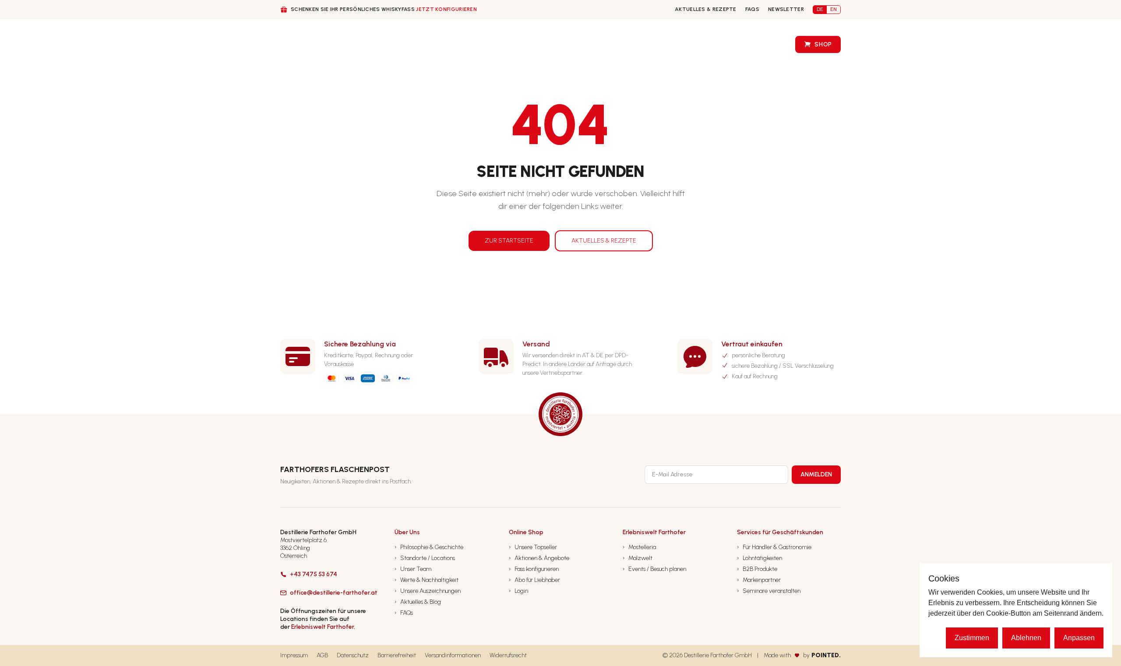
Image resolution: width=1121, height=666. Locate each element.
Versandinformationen (453, 655)
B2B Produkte (757, 569)
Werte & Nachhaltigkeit (426, 580)
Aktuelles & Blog (418, 602)
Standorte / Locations (425, 558)
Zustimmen (972, 637)
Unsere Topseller (533, 547)
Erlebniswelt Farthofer (322, 627)
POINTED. (826, 655)
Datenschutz (353, 655)
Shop (823, 44)
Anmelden (816, 474)
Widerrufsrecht (508, 655)
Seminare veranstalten (768, 591)
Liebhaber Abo (527, 44)
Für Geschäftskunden (443, 45)
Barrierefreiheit (396, 655)
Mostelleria (639, 547)
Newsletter (786, 9)
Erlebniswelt (758, 44)
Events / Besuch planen (654, 569)
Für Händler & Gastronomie (774, 547)
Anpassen (1079, 637)
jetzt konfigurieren (446, 9)
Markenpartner (759, 580)
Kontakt (659, 44)
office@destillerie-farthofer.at (333, 592)
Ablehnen (1026, 637)
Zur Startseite (509, 240)
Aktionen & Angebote (539, 558)
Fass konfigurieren (597, 44)
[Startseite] (296, 44)
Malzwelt (637, 558)
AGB (322, 655)
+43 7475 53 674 (313, 574)
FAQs (752, 9)
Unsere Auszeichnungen (428, 591)
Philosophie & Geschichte (429, 547)
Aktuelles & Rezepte (706, 9)
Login (518, 591)
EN (833, 9)
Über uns (369, 45)
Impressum (294, 655)
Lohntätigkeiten (759, 558)
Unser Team (413, 569)
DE (820, 9)
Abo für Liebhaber (534, 580)
